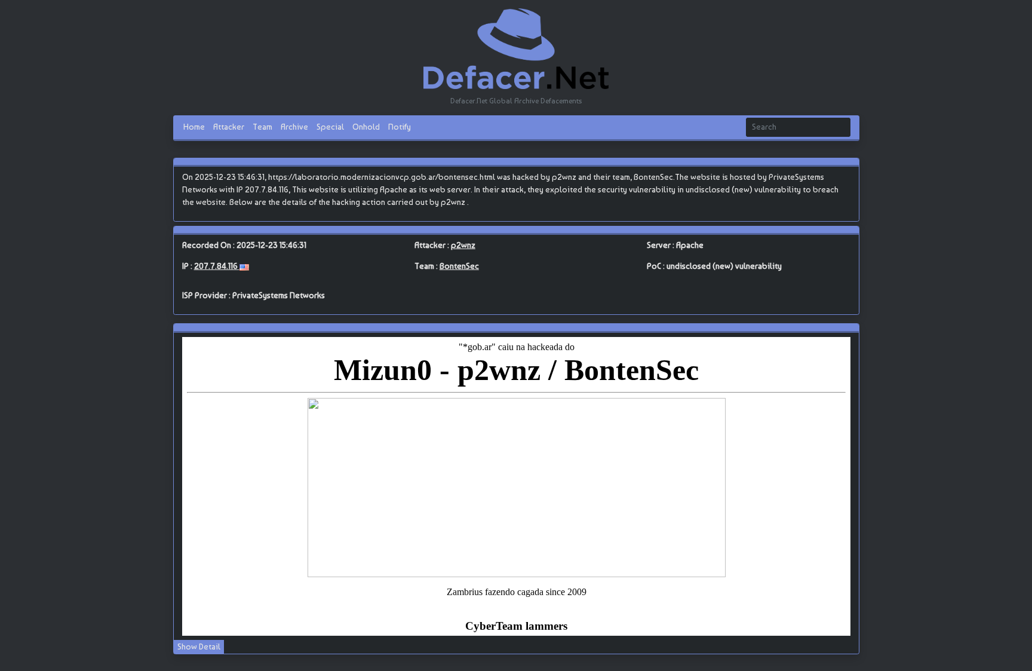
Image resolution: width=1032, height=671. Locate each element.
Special (330, 126)
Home (194, 126)
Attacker (228, 126)
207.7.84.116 (216, 266)
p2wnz (463, 245)
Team (262, 126)
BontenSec (459, 266)
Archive (294, 126)
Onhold (366, 126)
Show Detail (198, 646)
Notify (399, 126)
